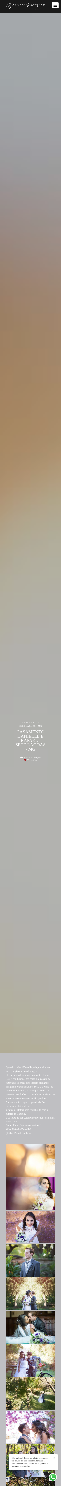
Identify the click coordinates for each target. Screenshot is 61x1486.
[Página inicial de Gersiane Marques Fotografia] (30, 6)
